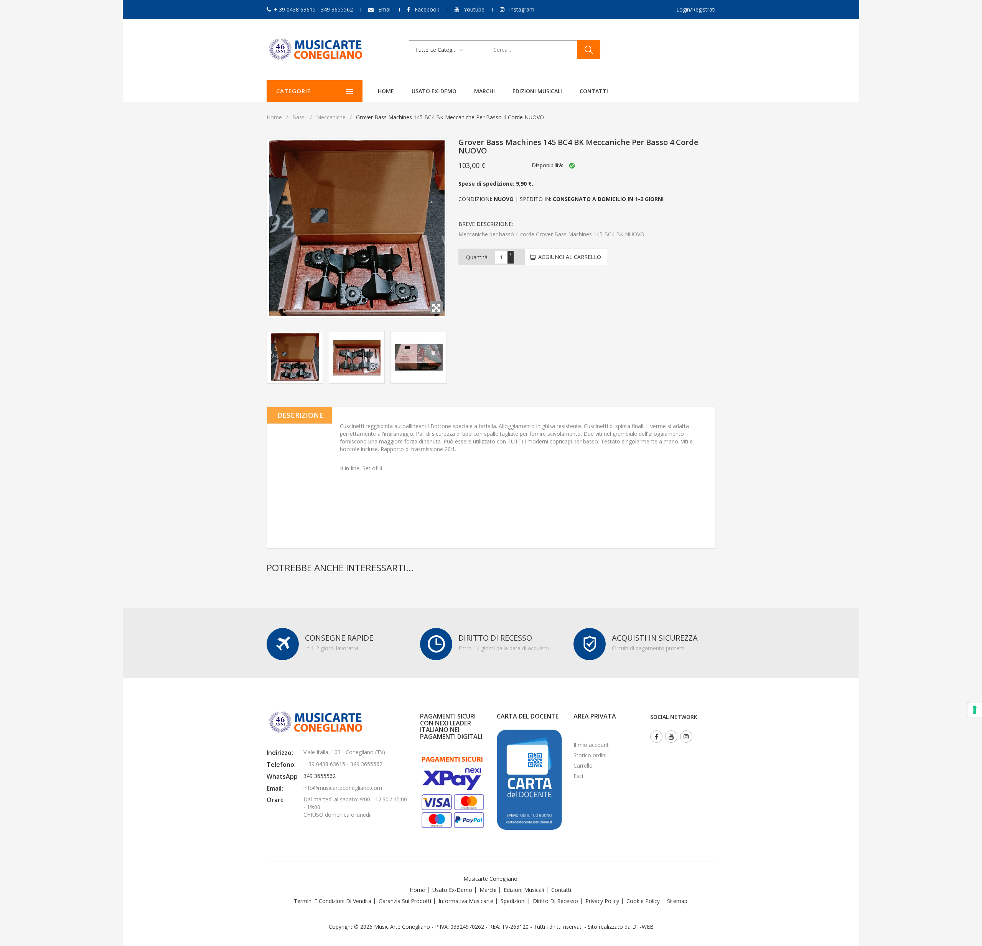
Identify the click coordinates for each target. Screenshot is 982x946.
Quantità (477, 257)
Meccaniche (331, 117)
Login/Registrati (695, 9)
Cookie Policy (643, 901)
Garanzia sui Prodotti (405, 901)
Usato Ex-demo (452, 889)
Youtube (474, 9)
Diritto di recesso (555, 901)
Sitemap (677, 901)
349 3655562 (319, 776)
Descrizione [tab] (300, 415)
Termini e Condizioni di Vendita (332, 901)
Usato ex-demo (434, 91)
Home (386, 91)
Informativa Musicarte (465, 901)
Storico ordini (589, 755)
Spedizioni (513, 901)
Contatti (594, 91)
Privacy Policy (602, 901)
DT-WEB (643, 926)
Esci (578, 776)
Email (385, 9)
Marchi (484, 91)
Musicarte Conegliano (490, 878)
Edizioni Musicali (537, 91)
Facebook (427, 9)
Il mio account (591, 744)
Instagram (521, 9)
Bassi (299, 117)
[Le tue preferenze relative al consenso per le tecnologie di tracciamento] (974, 709)
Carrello (583, 765)
